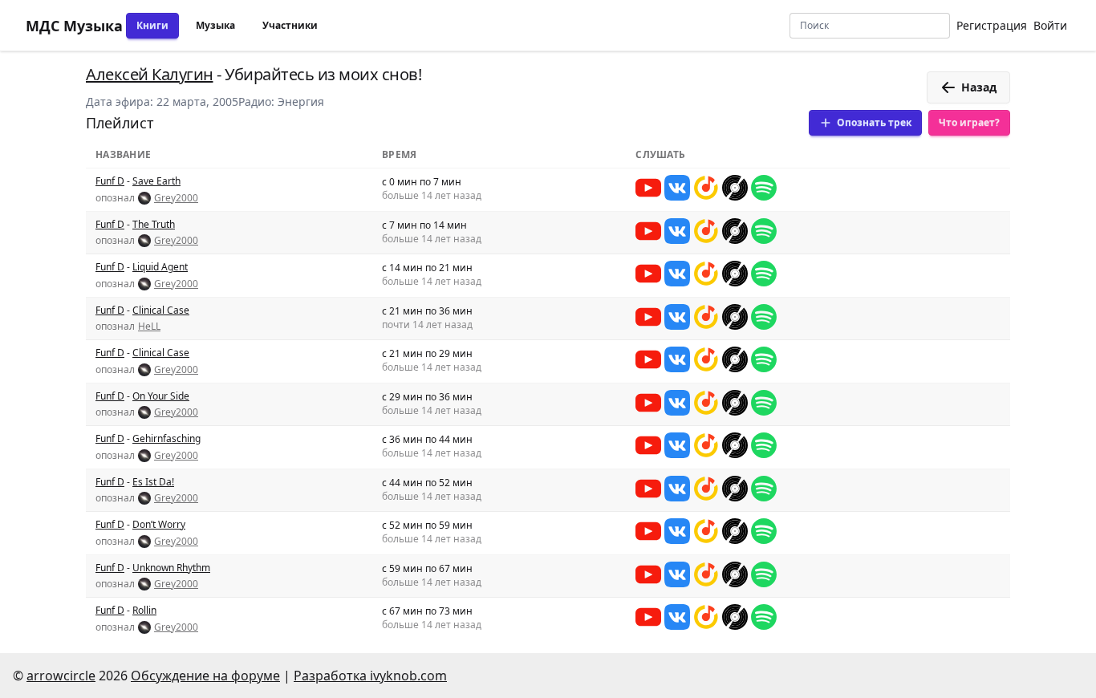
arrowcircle (60, 675)
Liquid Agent (160, 267)
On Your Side (160, 396)
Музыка (215, 25)
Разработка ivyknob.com (370, 675)
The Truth (153, 224)
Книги (152, 25)
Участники (290, 25)
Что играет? (969, 122)
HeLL (149, 326)
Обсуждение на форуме (205, 675)
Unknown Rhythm (171, 567)
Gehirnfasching (166, 438)
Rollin (144, 610)
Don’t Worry (158, 524)
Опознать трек (874, 122)
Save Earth (156, 181)
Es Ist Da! (153, 482)
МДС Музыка (74, 25)
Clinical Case (160, 310)
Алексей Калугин (149, 74)
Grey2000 (176, 198)
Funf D (109, 181)
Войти (1050, 25)
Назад (979, 87)
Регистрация (991, 25)
